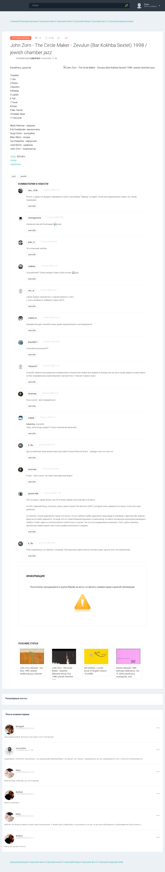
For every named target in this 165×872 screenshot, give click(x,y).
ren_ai (31, 290)
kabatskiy (35, 58)
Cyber (13, 156)
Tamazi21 (32, 366)
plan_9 (31, 242)
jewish (24, 176)
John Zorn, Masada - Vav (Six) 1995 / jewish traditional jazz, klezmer (31, 671)
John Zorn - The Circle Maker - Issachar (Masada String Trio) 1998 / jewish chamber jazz (62, 674)
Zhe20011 (33, 342)
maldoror (32, 318)
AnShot (19, 792)
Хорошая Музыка (20, 38)
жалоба (32, 206)
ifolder (13, 160)
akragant (20, 726)
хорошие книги (64, 21)
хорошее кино (47, 21)
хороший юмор (82, 21)
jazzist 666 (33, 493)
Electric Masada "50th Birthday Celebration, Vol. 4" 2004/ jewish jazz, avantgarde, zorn (128, 672)
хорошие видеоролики (121, 21)
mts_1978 (32, 190)
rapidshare (15, 164)
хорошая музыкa (29, 21)
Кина (18, 770)
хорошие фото (99, 21)
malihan (31, 266)
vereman (32, 393)
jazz (14, 176)
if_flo (30, 445)
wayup (31, 418)
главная (14, 21)
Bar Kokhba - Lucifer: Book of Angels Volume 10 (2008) (95, 671)
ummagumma (34, 218)
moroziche (21, 748)
